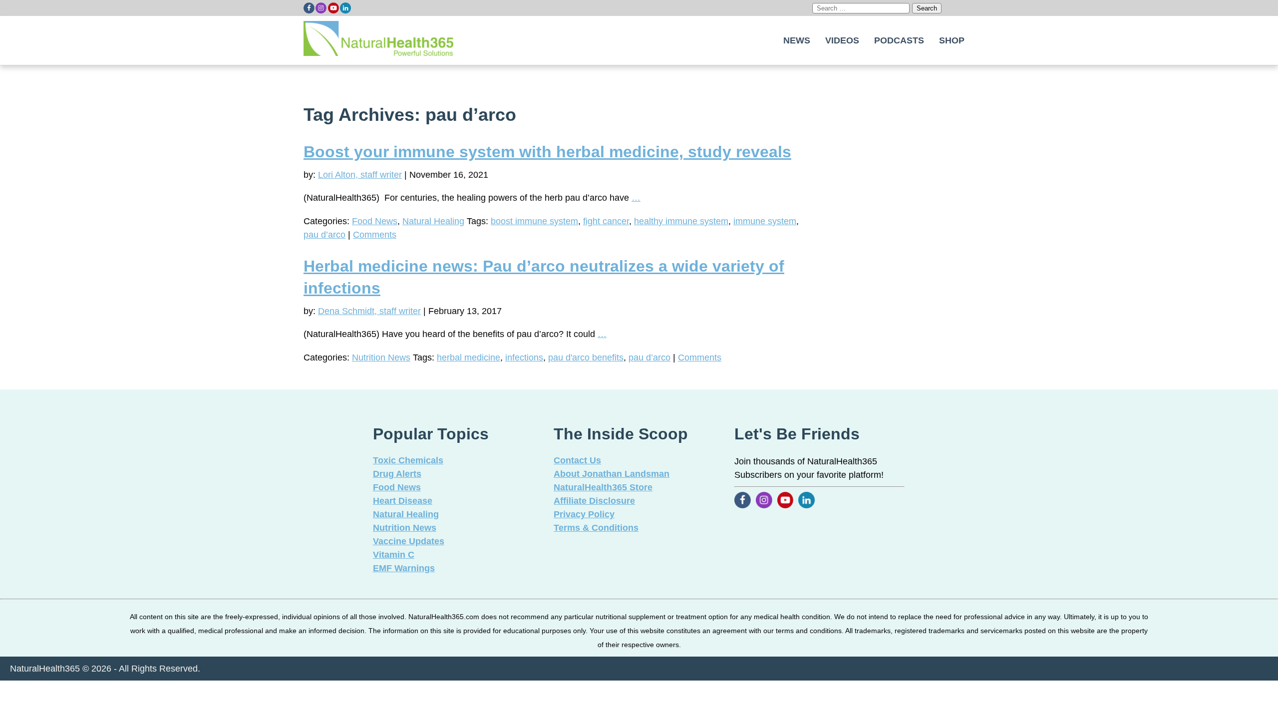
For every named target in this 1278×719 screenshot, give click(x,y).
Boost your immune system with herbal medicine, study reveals (547, 152)
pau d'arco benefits (586, 357)
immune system (764, 221)
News (796, 40)
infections (524, 357)
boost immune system (534, 221)
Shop (951, 40)
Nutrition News (381, 357)
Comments (374, 235)
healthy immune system (681, 221)
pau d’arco (324, 235)
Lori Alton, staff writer (360, 175)
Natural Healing (433, 221)
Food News (374, 221)
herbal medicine (468, 357)
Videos (842, 40)
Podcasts (899, 40)
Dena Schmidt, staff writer (369, 311)
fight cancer (606, 221)
